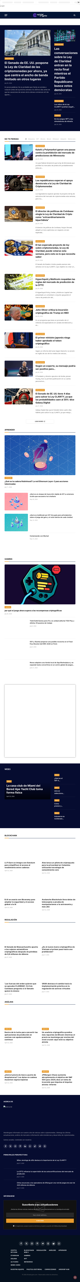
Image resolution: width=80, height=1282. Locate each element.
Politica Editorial (34, 1269)
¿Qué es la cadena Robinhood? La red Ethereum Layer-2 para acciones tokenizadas (36, 482)
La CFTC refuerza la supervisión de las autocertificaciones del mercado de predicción (45, 1173)
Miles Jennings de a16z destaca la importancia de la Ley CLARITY (41, 1160)
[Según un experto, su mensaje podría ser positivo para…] (19, 369)
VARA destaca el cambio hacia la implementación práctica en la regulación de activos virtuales (57, 986)
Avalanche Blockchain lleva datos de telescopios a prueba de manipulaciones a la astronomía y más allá (58, 903)
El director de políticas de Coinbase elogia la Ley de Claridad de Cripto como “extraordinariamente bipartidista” (54, 215)
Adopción (63, 139)
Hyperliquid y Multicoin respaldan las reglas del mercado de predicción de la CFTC (55, 282)
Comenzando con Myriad (39, 536)
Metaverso (31, 139)
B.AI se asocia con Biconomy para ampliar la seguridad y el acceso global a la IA (20, 902)
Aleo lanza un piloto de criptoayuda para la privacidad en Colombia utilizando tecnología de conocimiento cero (58, 866)
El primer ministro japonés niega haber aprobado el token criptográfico (53, 340)
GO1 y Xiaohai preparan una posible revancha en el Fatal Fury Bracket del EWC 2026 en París (51, 643)
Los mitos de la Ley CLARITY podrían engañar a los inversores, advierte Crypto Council (64, 105)
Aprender (8, 478)
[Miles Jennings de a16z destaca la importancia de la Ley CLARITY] (9, 1163)
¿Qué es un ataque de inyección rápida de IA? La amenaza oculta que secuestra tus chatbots (52, 495)
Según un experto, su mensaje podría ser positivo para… (55, 367)
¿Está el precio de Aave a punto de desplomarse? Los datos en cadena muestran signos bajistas (21, 1077)
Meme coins (71, 139)
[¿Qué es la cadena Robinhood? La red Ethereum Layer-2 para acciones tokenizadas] (40, 455)
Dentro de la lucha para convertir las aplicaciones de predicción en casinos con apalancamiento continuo (21, 1036)
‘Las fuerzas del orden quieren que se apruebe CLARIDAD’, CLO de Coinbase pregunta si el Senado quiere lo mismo (20, 987)
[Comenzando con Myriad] (16, 543)
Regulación (9, 58)
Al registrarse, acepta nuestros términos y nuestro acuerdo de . (41, 1226)
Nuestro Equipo (17, 1269)
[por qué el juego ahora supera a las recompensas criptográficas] (40, 584)
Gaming (57, 115)
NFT (37, 139)
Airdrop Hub (64, 1269)
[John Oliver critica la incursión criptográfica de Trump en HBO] (19, 313)
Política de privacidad (60, 1226)
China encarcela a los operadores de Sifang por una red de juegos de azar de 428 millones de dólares (46, 1184)
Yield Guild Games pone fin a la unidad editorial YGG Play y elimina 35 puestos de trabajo (52, 622)
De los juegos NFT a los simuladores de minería (63, 120)
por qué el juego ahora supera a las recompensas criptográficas (33, 610)
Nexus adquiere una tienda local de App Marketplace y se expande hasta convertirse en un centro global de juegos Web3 (51, 664)
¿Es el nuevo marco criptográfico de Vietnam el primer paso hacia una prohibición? (58, 949)
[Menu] (6, 15)
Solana (14, 1259)
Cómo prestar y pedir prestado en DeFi (57, 805)
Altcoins (42, 139)
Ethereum (56, 139)
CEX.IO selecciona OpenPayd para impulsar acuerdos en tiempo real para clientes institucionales (60, 792)
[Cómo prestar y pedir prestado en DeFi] (71, 801)
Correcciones (50, 1269)
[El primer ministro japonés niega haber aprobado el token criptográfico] (19, 340)
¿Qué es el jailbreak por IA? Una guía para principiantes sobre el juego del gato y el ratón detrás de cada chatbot (51, 516)
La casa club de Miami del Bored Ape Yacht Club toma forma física (24, 789)
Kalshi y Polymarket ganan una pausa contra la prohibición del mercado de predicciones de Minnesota (55, 152)
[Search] (74, 15)
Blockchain (29, 1250)
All (26, 139)
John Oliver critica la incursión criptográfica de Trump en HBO (52, 311)
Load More (39, 421)
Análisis (8, 1029)
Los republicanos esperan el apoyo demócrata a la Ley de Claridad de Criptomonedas (54, 183)
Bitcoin (49, 139)
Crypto (14, 1250)
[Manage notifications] (75, 1277)
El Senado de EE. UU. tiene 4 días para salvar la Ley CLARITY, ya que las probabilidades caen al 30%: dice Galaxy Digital (55, 398)
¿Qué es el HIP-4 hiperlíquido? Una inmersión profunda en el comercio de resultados (59, 779)
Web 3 (9, 781)
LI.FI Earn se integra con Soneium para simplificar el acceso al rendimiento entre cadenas (20, 865)
